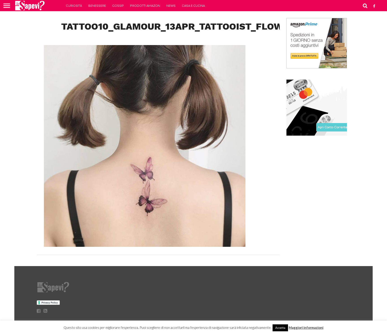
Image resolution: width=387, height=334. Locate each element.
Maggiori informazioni (306, 327)
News (171, 5)
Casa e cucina (193, 5)
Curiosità (74, 5)
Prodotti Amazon (145, 5)
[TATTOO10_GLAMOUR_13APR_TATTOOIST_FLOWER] (144, 245)
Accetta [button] (280, 328)
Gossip (118, 5)
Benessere (97, 5)
